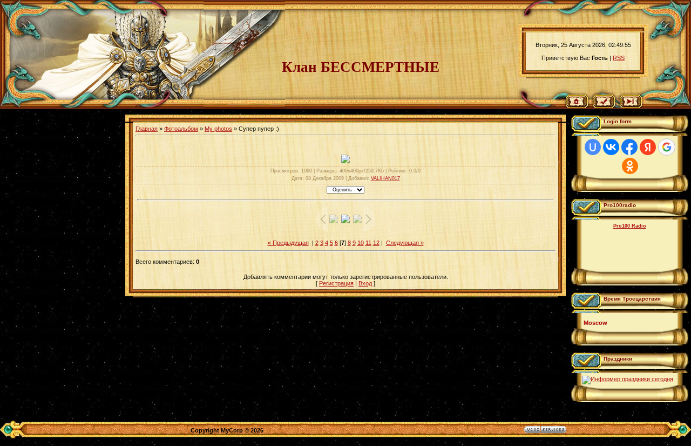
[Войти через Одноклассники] (630, 166)
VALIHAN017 (385, 178)
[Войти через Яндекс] (648, 147)
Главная (147, 128)
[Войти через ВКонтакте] (611, 147)
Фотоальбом (181, 128)
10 (360, 242)
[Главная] (577, 106)
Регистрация (336, 283)
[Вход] (631, 106)
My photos (218, 128)
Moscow (595, 322)
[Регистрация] (604, 106)
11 (368, 242)
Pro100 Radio (629, 226)
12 (376, 242)
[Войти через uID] (593, 147)
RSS (619, 58)
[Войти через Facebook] (629, 147)
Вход (365, 283)
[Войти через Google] (666, 147)
